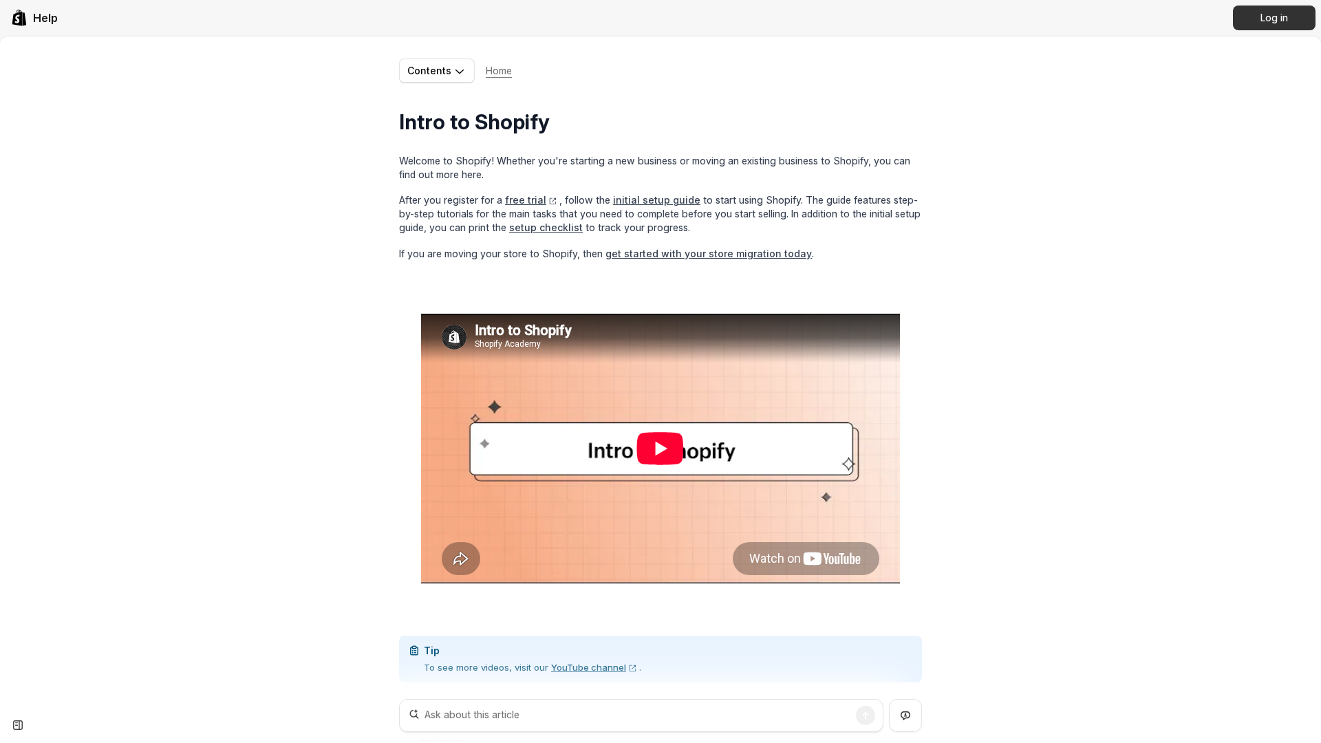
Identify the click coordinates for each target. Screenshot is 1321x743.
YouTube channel (588, 667)
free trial (525, 200)
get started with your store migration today (708, 253)
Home (499, 70)
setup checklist (546, 227)
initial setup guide (656, 200)
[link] (34, 18)
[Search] (865, 715)
